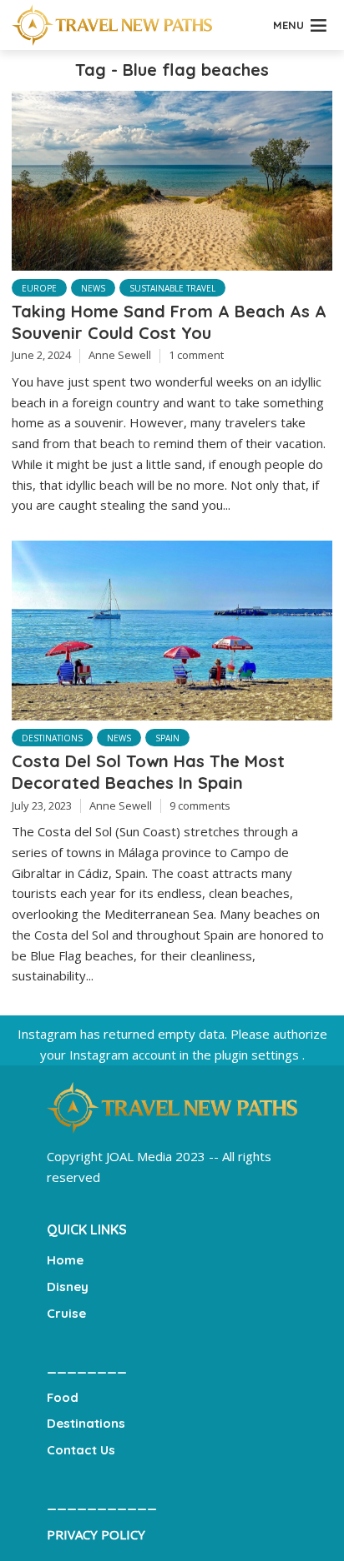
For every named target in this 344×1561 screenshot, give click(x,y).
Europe (39, 288)
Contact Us (81, 1450)
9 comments (199, 805)
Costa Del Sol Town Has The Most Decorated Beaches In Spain (148, 772)
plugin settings (258, 1054)
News (93, 288)
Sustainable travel (172, 288)
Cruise (66, 1313)
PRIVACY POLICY (96, 1534)
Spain (167, 738)
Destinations (52, 738)
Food (62, 1397)
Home (65, 1260)
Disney (68, 1286)
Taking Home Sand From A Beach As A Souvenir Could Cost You (169, 322)
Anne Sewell (120, 354)
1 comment (196, 354)
